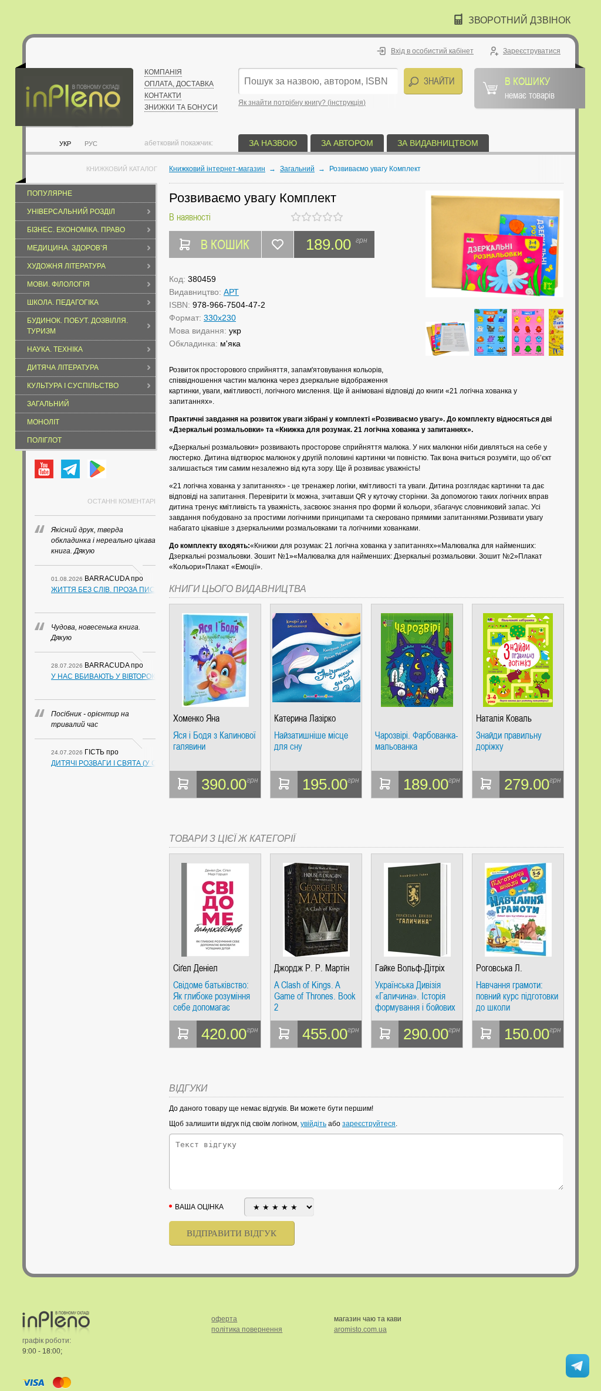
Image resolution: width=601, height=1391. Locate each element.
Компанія (163, 72)
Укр (65, 143)
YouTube (44, 469)
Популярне (49, 193)
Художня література (66, 266)
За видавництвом (437, 143)
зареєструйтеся (369, 1124)
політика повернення (246, 1329)
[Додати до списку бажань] (277, 244)
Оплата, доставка (179, 84)
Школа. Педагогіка (63, 302)
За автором (347, 143)
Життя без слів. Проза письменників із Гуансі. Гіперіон (103, 590)
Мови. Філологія (58, 284)
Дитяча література (63, 367)
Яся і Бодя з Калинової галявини (214, 741)
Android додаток (96, 469)
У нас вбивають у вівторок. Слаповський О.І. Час (103, 676)
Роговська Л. (499, 968)
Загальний (48, 404)
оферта (224, 1319)
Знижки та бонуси (181, 107)
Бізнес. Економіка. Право (76, 230)
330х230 (220, 317)
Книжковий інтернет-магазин (217, 169)
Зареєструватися (532, 51)
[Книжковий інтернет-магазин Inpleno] (74, 95)
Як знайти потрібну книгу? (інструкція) (302, 102)
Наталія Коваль (504, 718)
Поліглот (44, 440)
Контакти (162, 95)
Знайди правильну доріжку (509, 741)
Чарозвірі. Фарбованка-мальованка (416, 741)
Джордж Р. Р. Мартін (311, 968)
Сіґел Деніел (195, 968)
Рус (91, 143)
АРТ (231, 292)
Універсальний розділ (71, 212)
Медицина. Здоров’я (67, 248)
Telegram (70, 469)
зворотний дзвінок (519, 20)
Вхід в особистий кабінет (432, 51)
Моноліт (43, 422)
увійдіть (313, 1124)
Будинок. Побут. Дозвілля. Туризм (77, 326)
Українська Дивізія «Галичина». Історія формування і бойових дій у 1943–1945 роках (415, 996)
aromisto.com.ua (360, 1329)
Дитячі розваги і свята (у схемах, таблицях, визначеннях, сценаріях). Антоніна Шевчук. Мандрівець (103, 763)
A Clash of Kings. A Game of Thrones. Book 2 (315, 996)
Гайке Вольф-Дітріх (410, 968)
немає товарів (530, 87)
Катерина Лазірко (305, 718)
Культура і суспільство (73, 386)
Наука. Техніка (55, 349)
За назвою (273, 143)
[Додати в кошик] (183, 784)
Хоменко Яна (196, 718)
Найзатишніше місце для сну (311, 741)
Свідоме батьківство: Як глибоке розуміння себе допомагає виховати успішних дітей (211, 996)
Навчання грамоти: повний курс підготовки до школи (517, 996)
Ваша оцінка (199, 1207)
